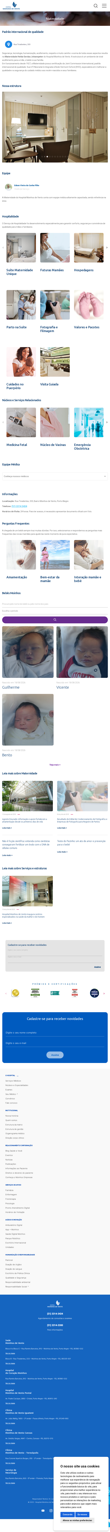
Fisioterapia (10, 1199)
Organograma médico (14, 1133)
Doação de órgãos (13, 1264)
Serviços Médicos (13, 1081)
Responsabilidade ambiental (17, 1282)
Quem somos (11, 1120)
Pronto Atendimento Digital (17, 1208)
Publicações (10, 1164)
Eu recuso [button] (82, 1514)
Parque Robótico (12, 1238)
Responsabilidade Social (16, 1286)
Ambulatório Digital (13, 1225)
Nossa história (11, 1116)
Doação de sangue (13, 1269)
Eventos (9, 1155)
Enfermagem (11, 1194)
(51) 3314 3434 (19, 506)
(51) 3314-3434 (55, 1313)
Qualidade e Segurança (15, 1278)
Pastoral (9, 1260)
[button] (42, 156)
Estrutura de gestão (14, 1129)
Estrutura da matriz (13, 1125)
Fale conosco (11, 1103)
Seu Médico (10, 1094)
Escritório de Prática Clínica (17, 1273)
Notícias (9, 1160)
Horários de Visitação (14, 1212)
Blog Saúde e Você (13, 1151)
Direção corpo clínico (14, 1138)
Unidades (9, 1247)
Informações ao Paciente (16, 1168)
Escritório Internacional (15, 1243)
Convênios (10, 1098)
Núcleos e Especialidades (16, 1085)
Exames (8, 1090)
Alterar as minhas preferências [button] (77, 1520)
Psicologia (9, 1203)
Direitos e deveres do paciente (19, 1173)
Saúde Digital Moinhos (15, 1234)
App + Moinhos (12, 1229)
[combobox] (55, 477)
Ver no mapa (10, 1353)
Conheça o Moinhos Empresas (19, 1177)
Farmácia (9, 1190)
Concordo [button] (67, 1514)
